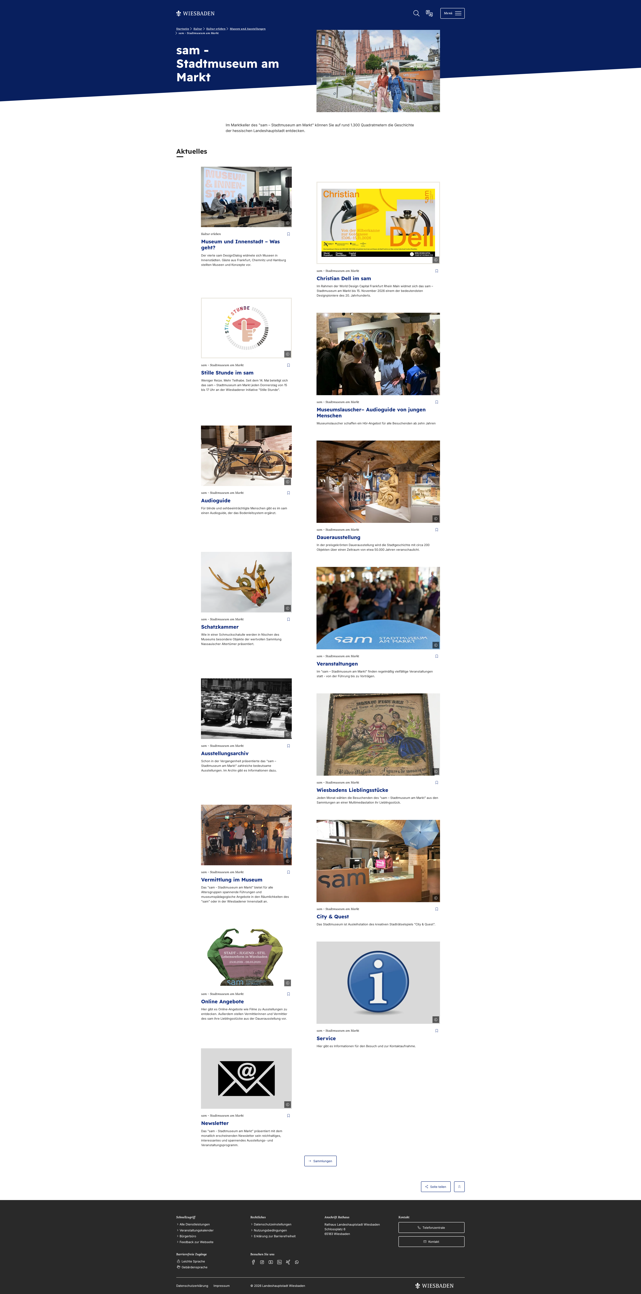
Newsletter (215, 1123)
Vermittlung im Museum (231, 879)
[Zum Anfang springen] (459, 1186)
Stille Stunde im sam (227, 372)
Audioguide (216, 500)
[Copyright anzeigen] (435, 107)
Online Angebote (222, 1001)
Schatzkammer (220, 627)
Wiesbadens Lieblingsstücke (352, 790)
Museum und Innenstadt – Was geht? (240, 244)
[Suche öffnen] (416, 13)
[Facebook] (253, 1262)
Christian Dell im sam (344, 278)
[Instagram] (262, 1262)
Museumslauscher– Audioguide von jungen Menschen (371, 412)
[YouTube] (271, 1262)
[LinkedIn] (279, 1262)
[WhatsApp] (297, 1262)
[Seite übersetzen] (429, 13)
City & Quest (333, 916)
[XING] (288, 1262)
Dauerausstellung (338, 537)
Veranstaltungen (337, 664)
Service (326, 1038)
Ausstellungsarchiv (225, 753)
